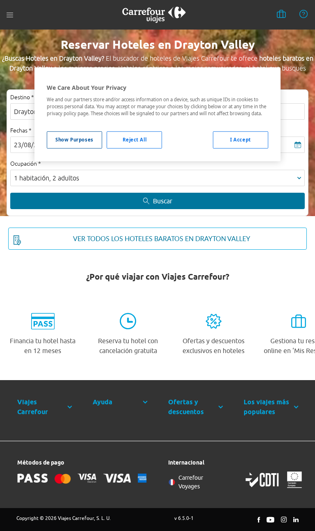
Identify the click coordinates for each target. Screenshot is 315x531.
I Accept (240, 140)
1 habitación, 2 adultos (46, 178)
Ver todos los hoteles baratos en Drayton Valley (161, 238)
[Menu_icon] (10, 15)
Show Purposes (74, 140)
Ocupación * (25, 163)
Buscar (162, 201)
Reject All (135, 140)
